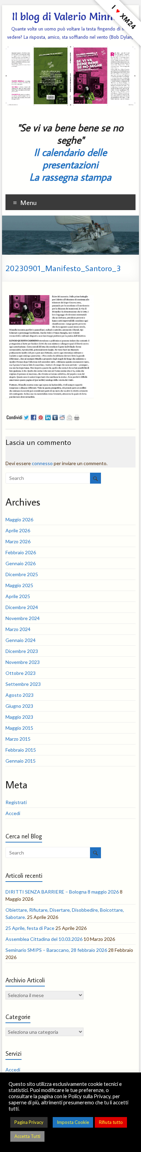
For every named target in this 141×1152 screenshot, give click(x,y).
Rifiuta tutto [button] (111, 1122)
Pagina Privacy (28, 1122)
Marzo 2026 (17, 541)
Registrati (16, 802)
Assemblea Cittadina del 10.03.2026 (43, 939)
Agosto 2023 (19, 695)
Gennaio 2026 (20, 563)
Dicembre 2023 (21, 651)
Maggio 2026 (19, 519)
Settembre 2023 (23, 684)
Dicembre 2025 (21, 574)
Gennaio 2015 (20, 761)
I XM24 (123, 17)
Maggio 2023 (19, 717)
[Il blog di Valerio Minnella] (70, 219)
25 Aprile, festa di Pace (29, 928)
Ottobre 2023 (20, 673)
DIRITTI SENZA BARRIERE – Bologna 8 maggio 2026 (62, 892)
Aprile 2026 (17, 530)
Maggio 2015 (19, 728)
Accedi (12, 813)
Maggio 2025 (19, 585)
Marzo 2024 (17, 629)
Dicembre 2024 (21, 607)
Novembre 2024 (22, 618)
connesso (42, 463)
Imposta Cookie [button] (73, 1122)
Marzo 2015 (17, 739)
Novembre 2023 (22, 662)
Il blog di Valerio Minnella (70, 16)
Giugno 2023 (19, 706)
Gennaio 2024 (20, 640)
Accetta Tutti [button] (27, 1136)
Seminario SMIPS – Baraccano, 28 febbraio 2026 (56, 950)
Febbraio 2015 (20, 750)
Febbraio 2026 (20, 552)
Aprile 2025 (17, 596)
